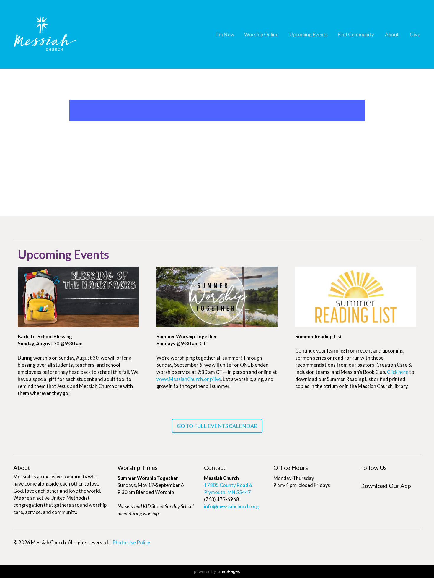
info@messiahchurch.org (231, 506)
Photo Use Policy (131, 542)
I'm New (225, 34)
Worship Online (261, 34)
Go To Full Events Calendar (217, 426)
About (392, 34)
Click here (397, 372)
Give (415, 34)
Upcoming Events (308, 34)
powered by (217, 571)
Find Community (356, 34)
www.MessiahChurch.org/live (188, 379)
